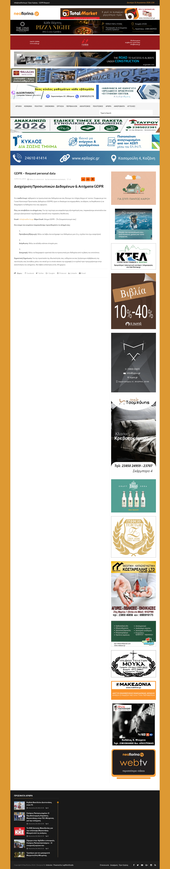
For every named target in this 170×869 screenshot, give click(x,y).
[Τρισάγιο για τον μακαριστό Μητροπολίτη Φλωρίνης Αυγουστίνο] (19, 856)
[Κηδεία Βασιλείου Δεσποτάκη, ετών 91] (19, 805)
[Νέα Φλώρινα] (26, 14)
